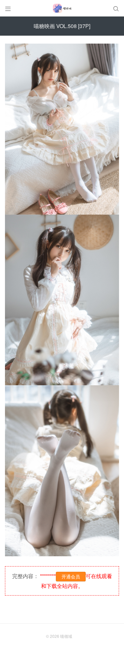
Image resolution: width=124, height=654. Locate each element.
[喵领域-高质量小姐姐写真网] (62, 8)
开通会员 (71, 576)
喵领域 (66, 636)
